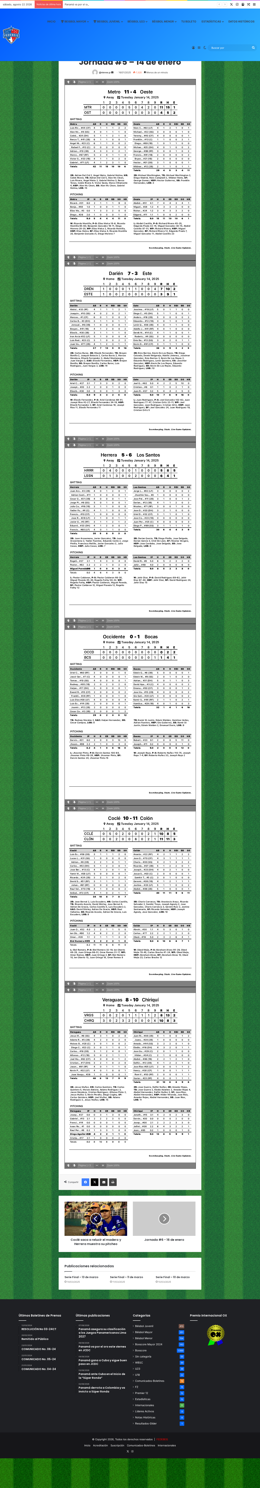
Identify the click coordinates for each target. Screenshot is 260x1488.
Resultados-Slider (146, 1423)
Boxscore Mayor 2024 (148, 1344)
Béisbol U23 (136, 21)
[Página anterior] (68, 82)
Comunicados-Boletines (149, 1380)
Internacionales (144, 1405)
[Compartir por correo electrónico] (104, 1182)
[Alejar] (97, 82)
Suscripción (117, 1445)
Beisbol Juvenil (108, 21)
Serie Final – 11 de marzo (126, 1277)
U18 (137, 1374)
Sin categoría (143, 1356)
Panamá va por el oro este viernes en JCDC (90, 4)
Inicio (51, 21)
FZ (136, 1386)
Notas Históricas (145, 1417)
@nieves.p (105, 72)
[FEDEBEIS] (11, 34)
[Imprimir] (113, 1182)
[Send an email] (112, 72)
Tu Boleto (188, 21)
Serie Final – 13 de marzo (81, 1277)
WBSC (139, 1362)
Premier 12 (141, 1393)
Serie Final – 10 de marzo (173, 1277)
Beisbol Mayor (75, 21)
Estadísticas (211, 21)
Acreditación (100, 1445)
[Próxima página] (74, 82)
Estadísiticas (142, 1399)
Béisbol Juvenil (144, 1326)
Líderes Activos (144, 1411)
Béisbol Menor (163, 21)
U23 (137, 1368)
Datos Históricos (241, 21)
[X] (94, 1182)
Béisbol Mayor (143, 1332)
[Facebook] (85, 1182)
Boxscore (141, 1350)
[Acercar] (103, 82)
